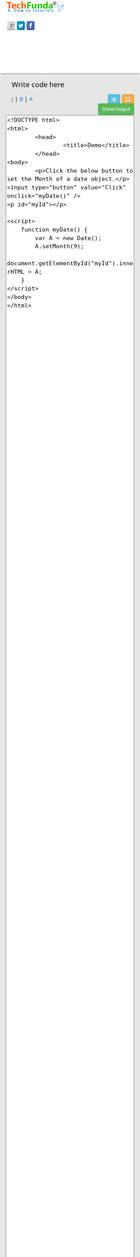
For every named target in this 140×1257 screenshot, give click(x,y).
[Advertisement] (70, 53)
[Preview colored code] (114, 99)
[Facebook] (30, 24)
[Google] (11, 24)
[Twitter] (21, 24)
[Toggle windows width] (128, 99)
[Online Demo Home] (35, 6)
